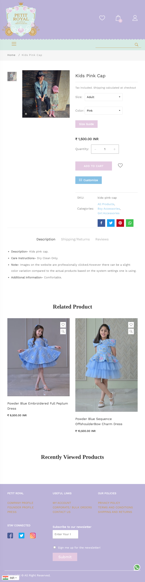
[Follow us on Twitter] (111, 223)
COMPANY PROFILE (20, 503)
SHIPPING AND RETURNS (115, 512)
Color (79, 110)
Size (78, 97)
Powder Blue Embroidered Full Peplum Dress (37, 405)
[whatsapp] (129, 223)
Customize (90, 180)
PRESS (12, 512)
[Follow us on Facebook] (101, 223)
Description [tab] (45, 239)
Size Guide (86, 124)
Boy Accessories (109, 208)
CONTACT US (62, 512)
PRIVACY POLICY (109, 503)
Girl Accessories (109, 213)
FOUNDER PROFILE (20, 507)
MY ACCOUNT (62, 503)
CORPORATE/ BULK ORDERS (72, 507)
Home (11, 54)
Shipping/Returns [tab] (75, 239)
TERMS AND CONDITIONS (115, 507)
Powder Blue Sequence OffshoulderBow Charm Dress (98, 421)
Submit (65, 557)
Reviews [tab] (102, 239)
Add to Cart (93, 165)
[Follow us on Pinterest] (120, 223)
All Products (106, 204)
